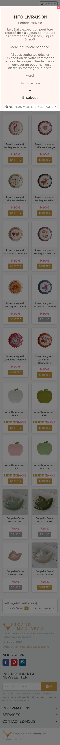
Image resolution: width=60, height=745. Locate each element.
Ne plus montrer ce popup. (32, 107)
